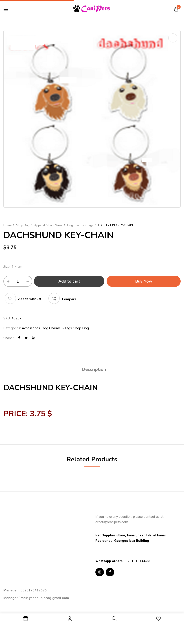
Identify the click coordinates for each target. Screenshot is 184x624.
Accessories (31, 328)
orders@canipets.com (111, 522)
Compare (69, 299)
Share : (8, 338)
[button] (176, 9)
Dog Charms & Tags (80, 225)
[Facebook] (19, 338)
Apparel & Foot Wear (48, 225)
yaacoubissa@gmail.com (49, 598)
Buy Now (143, 281)
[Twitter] (26, 338)
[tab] (94, 370)
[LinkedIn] (33, 338)
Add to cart (69, 281)
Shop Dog (23, 225)
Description (94, 369)
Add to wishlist (29, 299)
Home (7, 225)
